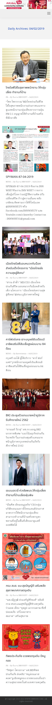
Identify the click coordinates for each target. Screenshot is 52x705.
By (18, 97)
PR (7, 97)
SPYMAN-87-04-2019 (19, 177)
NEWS (8, 182)
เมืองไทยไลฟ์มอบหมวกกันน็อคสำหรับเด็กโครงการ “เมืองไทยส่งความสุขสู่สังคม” (24, 268)
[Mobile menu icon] (49, 13)
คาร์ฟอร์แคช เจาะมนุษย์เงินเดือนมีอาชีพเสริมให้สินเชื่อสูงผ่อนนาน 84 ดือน (25, 344)
